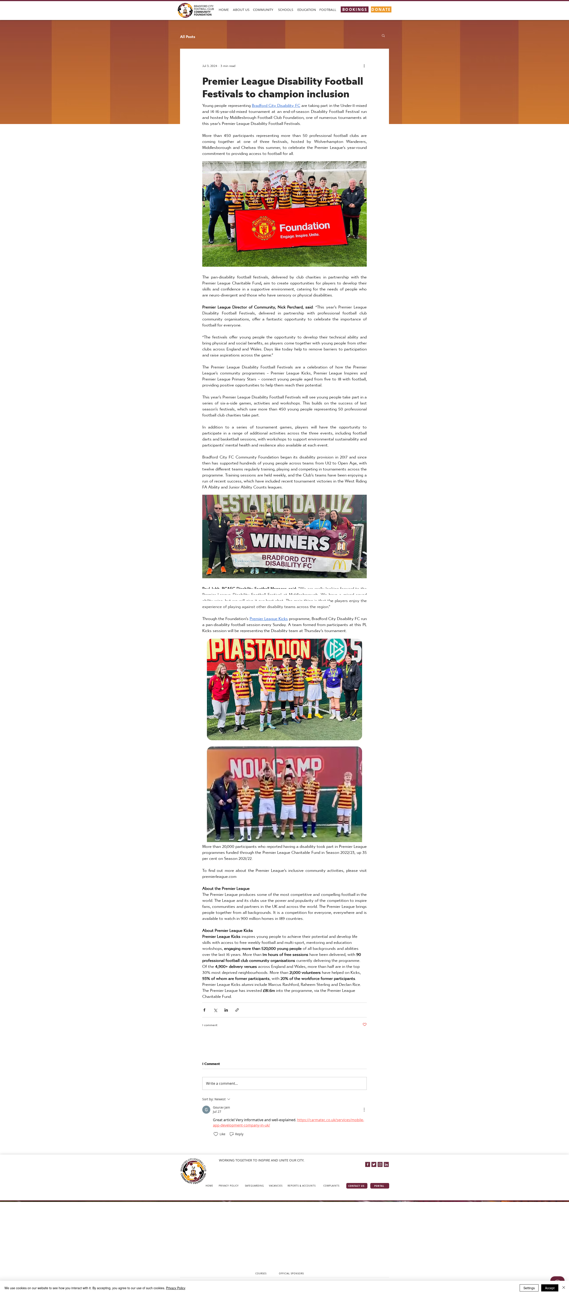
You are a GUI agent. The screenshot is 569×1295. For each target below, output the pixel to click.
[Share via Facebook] (204, 1010)
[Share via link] (237, 1010)
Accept (550, 1288)
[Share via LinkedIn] (226, 1010)
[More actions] (364, 64)
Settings (529, 1288)
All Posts (187, 35)
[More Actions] (364, 1109)
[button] (241, 9)
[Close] (563, 1287)
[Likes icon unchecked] (216, 1134)
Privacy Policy (175, 1288)
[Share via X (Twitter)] (215, 1010)
